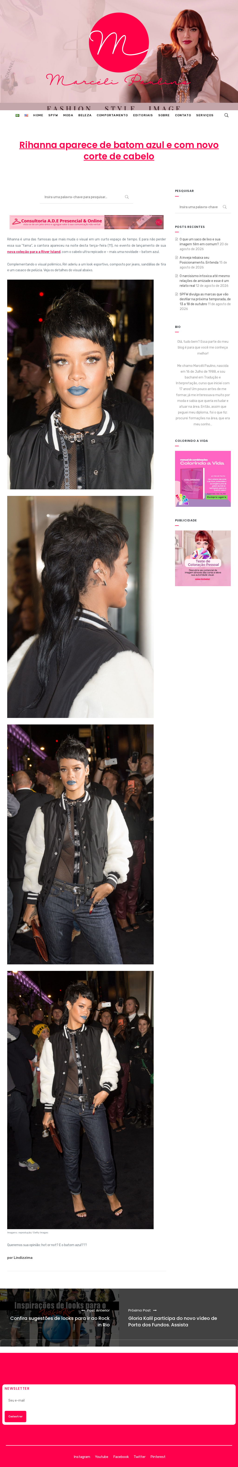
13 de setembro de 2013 (121, 175)
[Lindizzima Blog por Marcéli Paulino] (119, 55)
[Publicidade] (203, 558)
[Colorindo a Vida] (203, 479)
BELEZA (160, 175)
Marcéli (82, 175)
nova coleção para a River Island (33, 252)
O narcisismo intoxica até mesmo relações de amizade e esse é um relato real (205, 281)
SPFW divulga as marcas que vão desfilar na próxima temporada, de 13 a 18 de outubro (205, 299)
